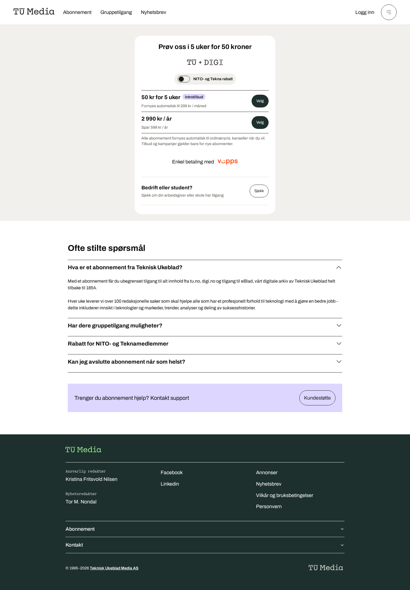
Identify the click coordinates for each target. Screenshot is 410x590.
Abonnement (77, 12)
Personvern (269, 506)
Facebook (172, 472)
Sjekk (259, 191)
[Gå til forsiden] (83, 449)
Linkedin (170, 484)
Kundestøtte (317, 398)
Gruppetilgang (116, 12)
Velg (260, 101)
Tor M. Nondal (81, 502)
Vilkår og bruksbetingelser (284, 495)
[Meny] (389, 12)
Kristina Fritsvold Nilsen (91, 479)
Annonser (267, 472)
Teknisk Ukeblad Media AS (114, 568)
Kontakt (74, 545)
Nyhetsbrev (153, 12)
